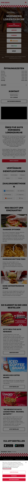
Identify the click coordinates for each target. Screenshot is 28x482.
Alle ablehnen (14, 475)
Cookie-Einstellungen (14, 472)
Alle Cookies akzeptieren (14, 479)
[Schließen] (25, 462)
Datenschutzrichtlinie (7, 468)
